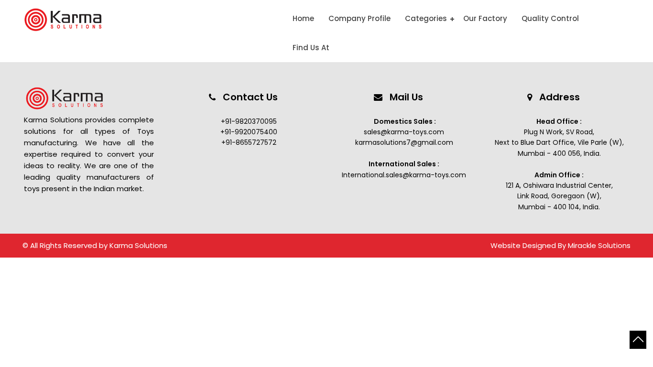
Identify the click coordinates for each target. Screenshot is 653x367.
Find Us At (311, 48)
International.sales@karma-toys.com (404, 175)
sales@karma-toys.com (404, 132)
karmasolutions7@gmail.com (404, 142)
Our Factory (485, 18)
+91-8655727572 (248, 142)
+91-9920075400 (248, 132)
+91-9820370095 (249, 121)
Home (303, 18)
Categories (426, 18)
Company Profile (359, 18)
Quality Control (550, 18)
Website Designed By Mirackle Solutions (560, 245)
